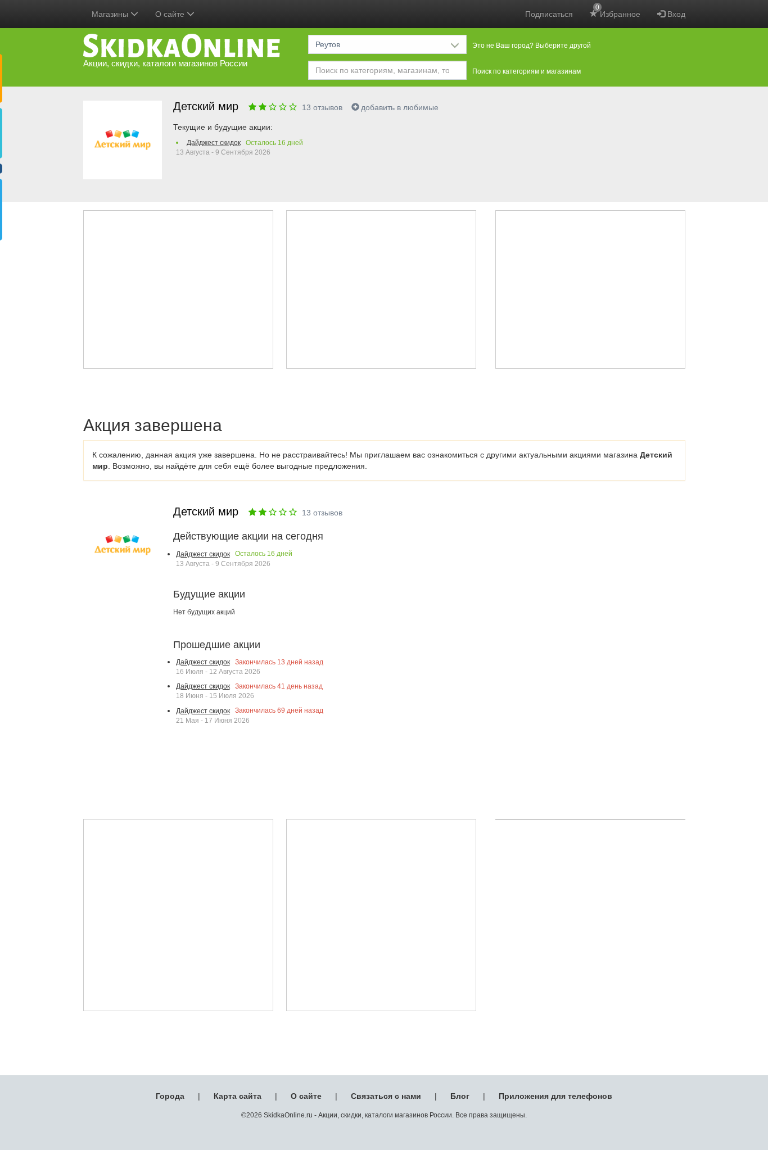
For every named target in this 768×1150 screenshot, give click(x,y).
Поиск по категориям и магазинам (526, 71)
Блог (459, 1096)
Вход (675, 14)
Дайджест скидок (214, 143)
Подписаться (549, 14)
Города (170, 1096)
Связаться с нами (386, 1096)
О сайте (306, 1096)
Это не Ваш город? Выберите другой (531, 45)
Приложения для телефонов (555, 1096)
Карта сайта (237, 1096)
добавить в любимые (400, 107)
